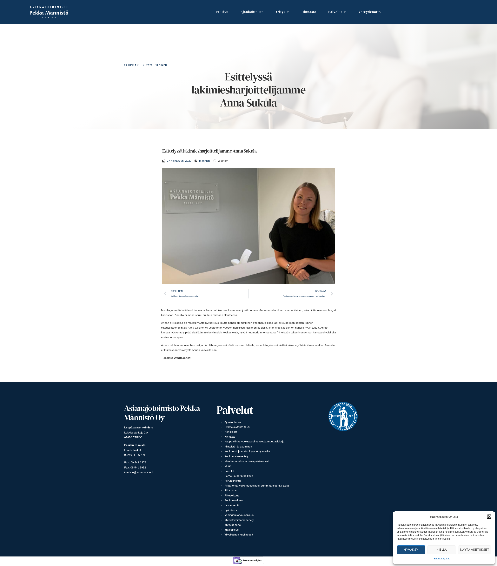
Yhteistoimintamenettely (239, 520)
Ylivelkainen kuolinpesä (238, 534)
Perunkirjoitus (232, 480)
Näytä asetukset (474, 549)
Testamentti (231, 505)
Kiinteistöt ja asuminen (238, 446)
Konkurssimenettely (236, 456)
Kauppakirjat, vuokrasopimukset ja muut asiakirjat (254, 441)
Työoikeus (230, 510)
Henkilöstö (230, 431)
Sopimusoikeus (233, 500)
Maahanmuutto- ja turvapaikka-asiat (246, 461)
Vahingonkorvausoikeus (239, 514)
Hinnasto (229, 436)
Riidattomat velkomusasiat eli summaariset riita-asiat (256, 485)
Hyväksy (411, 549)
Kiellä (441, 549)
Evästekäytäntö (442, 558)
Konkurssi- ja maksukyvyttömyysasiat (247, 451)
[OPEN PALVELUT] (344, 12)
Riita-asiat (230, 490)
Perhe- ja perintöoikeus (238, 475)
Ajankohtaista (232, 422)
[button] (489, 517)
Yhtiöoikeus (231, 529)
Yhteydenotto (232, 524)
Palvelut (229, 471)
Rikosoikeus (231, 495)
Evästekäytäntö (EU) (237, 426)
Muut (227, 465)
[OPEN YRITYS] (287, 12)
